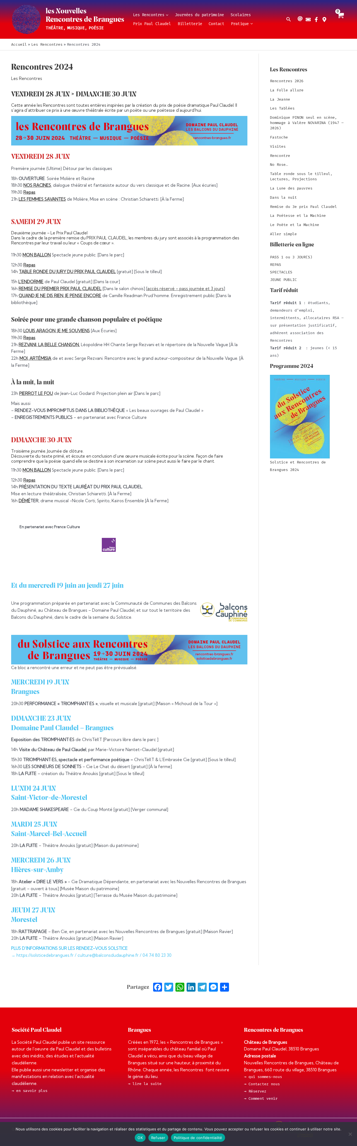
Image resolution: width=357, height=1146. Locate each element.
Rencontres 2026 (286, 81)
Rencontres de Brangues (85, 20)
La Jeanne (280, 99)
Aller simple (283, 234)
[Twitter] (168, 988)
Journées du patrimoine (199, 15)
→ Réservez (255, 1091)
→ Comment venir (261, 1098)
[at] (301, 18)
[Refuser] (350, 1134)
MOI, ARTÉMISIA (35, 358)
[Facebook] (157, 988)
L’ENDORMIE (31, 281)
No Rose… (279, 164)
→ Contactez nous (262, 1084)
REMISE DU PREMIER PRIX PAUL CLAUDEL (60, 288)
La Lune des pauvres (291, 188)
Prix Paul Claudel (152, 23)
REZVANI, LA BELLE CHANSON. (49, 344)
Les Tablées (282, 108)
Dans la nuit (283, 197)
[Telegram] (202, 988)
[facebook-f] (317, 19)
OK (140, 1137)
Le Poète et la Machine (294, 224)
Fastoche (279, 137)
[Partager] (224, 988)
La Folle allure (286, 90)
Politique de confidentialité (198, 1137)
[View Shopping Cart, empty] (340, 19)
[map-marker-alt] (325, 19)
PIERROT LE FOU (36, 393)
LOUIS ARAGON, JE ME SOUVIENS (56, 330)
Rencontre (280, 155)
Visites (278, 146)
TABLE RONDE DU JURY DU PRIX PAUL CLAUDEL (67, 271)
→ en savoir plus (29, 1090)
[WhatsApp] (179, 988)
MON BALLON (37, 255)
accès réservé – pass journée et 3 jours (185, 288)
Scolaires (241, 15)
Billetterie (190, 23)
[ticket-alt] (309, 19)
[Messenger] (213, 988)
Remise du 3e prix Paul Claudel (303, 206)
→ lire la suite (144, 1083)
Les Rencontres (148, 15)
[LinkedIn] (191, 988)
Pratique (240, 23)
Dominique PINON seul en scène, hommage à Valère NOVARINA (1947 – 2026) (307, 122)
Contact (216, 23)
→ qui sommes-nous (263, 1076)
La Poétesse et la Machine (298, 215)
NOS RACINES (37, 185)
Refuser (158, 1137)
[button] (166, 15)
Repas (29, 192)
